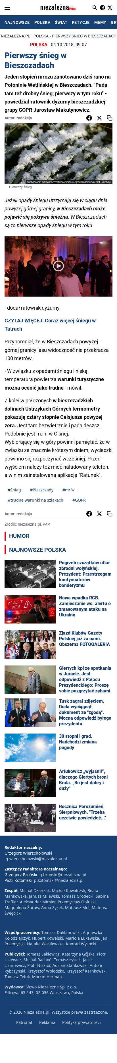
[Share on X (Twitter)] (99, 118)
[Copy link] (109, 118)
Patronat (24, 1022)
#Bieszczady (41, 490)
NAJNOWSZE (17, 22)
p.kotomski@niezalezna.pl (58, 880)
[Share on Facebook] (89, 118)
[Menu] (7, 7)
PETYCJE (81, 22)
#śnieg (14, 490)
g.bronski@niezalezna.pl (62, 874)
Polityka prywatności (81, 1022)
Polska (41, 36)
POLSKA (42, 22)
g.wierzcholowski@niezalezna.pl (36, 858)
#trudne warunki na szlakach (35, 500)
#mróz (68, 490)
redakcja (24, 118)
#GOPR (79, 500)
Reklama (47, 1022)
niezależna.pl (15, 36)
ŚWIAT (61, 22)
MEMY (100, 22)
